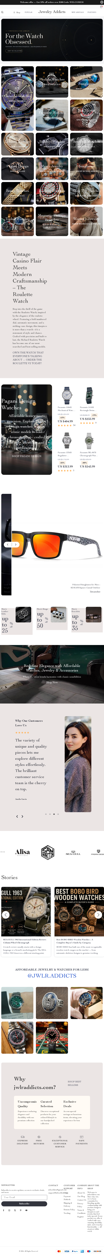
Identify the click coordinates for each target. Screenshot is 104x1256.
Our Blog (81, 1196)
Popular (28, 12)
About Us (81, 1193)
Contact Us (81, 1200)
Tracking (67, 1213)
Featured (92, 12)
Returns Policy (69, 1210)
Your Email (8, 1197)
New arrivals (78, 12)
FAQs (66, 1193)
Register (80, 1217)
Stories (9, 878)
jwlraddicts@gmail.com (57, 1190)
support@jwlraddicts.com (58, 1193)
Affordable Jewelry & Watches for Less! (52, 969)
